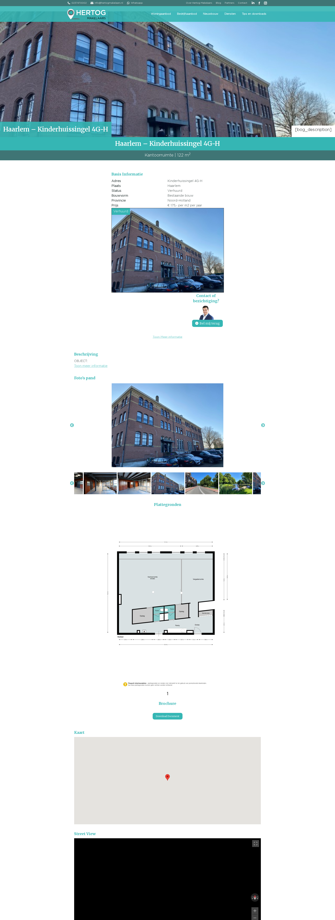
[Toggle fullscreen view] (255, 843)
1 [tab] (167, 694)
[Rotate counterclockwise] (252, 897)
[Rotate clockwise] (258, 897)
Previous (72, 425)
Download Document (167, 716)
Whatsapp (137, 3)
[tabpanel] (167, 599)
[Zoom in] (254, 910)
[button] (167, 777)
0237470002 (79, 3)
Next (263, 425)
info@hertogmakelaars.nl (109, 3)
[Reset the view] (255, 897)
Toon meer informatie (90, 366)
